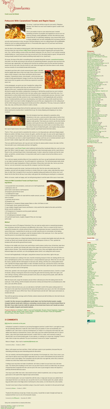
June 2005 (89, 228)
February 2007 (90, 204)
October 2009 (90, 164)
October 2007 (90, 194)
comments (8, 408)
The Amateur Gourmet (92, 297)
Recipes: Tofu (90, 121)
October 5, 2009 (22, 310)
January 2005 (90, 234)
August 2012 (90, 147)
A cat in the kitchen (91, 246)
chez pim (89, 252)
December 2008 (91, 176)
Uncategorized (90, 141)
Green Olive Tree (91, 273)
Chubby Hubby (90, 257)
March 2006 (90, 217)
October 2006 (90, 208)
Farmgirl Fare (90, 268)
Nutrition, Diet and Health (93, 88)
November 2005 (91, 222)
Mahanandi (89, 279)
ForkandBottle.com (91, 272)
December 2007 (91, 191)
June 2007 (89, 199)
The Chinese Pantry (91, 132)
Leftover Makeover (91, 80)
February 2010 (90, 160)
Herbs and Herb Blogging (93, 75)
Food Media (90, 70)
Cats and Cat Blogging (92, 59)
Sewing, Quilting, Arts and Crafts (94, 126)
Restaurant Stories (91, 125)
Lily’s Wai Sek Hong (92, 244)
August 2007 (90, 196)
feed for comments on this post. (15, 323)
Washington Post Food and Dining (95, 306)
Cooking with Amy (91, 259)
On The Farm (90, 89)
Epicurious (89, 267)
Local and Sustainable (34, 310)
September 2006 (91, 209)
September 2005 (91, 224)
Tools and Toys (90, 140)
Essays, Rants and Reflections (94, 65)
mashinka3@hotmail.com (30, 341)
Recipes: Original (19, 313)
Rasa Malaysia (90, 287)
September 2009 (91, 165)
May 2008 (89, 185)
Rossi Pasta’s (22, 148)
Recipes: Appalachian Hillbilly (94, 94)
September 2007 (91, 195)
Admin (88, 53)
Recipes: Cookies (91, 101)
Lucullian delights (91, 278)
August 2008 (90, 181)
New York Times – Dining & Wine (95, 284)
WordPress (9, 405)
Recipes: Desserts (91, 102)
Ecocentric (89, 264)
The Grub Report (91, 301)
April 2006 (89, 215)
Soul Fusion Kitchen (92, 295)
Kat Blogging (90, 78)
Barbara (14, 388)
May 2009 (89, 170)
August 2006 (90, 210)
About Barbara (90, 20)
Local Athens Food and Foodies (94, 84)
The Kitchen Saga (91, 135)
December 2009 (91, 161)
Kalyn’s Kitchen (91, 277)
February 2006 (90, 218)
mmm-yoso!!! (90, 283)
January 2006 (90, 219)
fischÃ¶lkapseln (15, 398)
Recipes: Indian (90, 108)
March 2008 (90, 188)
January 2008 (90, 190)
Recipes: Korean (91, 113)
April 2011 (89, 156)
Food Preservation (91, 72)
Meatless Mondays (91, 85)
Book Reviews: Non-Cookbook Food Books (97, 56)
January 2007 (90, 205)
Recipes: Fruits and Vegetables (52, 311)
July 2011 (89, 152)
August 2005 (90, 226)
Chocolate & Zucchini (92, 253)
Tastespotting (90, 296)
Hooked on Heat (91, 274)
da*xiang (89, 260)
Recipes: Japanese (91, 111)
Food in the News (91, 69)
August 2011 (90, 151)
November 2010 (91, 159)
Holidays (89, 77)
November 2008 (91, 178)
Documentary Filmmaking (93, 64)
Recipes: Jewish (91, 112)
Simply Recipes (91, 293)
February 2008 (90, 189)
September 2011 (91, 150)
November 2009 (91, 162)
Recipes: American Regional (93, 93)
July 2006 (89, 212)
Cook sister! (90, 258)
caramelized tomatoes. (57, 59)
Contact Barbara (91, 18)
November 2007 (91, 193)
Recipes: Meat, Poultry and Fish (94, 115)
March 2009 (90, 173)
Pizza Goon (90, 286)
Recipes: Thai (90, 120)
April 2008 (89, 186)
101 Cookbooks (90, 245)
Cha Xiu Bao (90, 250)
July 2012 (89, 149)
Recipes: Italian (9, 313)
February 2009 (90, 174)
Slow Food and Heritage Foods (94, 128)
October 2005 (90, 223)
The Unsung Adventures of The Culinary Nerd (97, 137)
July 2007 (89, 198)
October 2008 (90, 179)
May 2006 (89, 214)
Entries (2, 408)
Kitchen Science (91, 79)
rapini (35, 70)
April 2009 (89, 171)
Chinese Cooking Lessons (93, 60)
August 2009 (90, 166)
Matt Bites (89, 281)
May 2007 (89, 200)
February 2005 (90, 233)
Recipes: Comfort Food (36, 311)
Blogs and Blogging (91, 54)
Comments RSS (91, 313)
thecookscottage (91, 302)
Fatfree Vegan (90, 269)
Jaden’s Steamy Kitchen (93, 276)
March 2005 (90, 232)
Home (88, 17)
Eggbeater (89, 265)
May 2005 (89, 229)
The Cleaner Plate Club (92, 298)
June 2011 (89, 154)
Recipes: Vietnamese (92, 123)
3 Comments (28, 313)
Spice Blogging (90, 130)
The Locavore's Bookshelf (93, 136)
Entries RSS (90, 312)
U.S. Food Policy (91, 303)
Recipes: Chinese (91, 98)
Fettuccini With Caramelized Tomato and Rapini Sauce (30, 21)
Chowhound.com (91, 255)
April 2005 (89, 231)
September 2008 (91, 180)
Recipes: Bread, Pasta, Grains (20, 311)
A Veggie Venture (91, 248)
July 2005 (89, 227)
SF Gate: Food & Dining (92, 292)
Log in (88, 315)
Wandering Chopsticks (92, 305)
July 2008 (89, 183)
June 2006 (89, 213)
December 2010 (91, 157)
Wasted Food (90, 307)
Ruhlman (89, 288)
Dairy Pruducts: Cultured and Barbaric (96, 63)
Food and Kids (90, 68)
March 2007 (90, 203)
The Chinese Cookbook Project (94, 131)
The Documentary (91, 133)
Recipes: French (91, 103)
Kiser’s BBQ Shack (25, 50)
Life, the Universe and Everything (95, 82)
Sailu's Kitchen (90, 289)
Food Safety (90, 73)
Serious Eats (90, 291)
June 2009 (89, 169)
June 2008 (89, 184)
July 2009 (89, 167)
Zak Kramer (21, 405)
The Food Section (91, 300)
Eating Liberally (90, 263)
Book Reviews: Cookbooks (93, 55)
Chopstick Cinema (91, 254)
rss (91, 53)
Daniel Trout (12, 407)
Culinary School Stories (92, 61)
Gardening (89, 74)
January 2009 (90, 175)
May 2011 (89, 155)
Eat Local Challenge (92, 262)
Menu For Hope (90, 87)
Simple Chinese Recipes (93, 127)
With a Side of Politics (92, 142)
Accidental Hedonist (92, 249)
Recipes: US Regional (92, 122)
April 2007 (89, 202)
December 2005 (91, 221)
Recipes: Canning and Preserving (95, 97)
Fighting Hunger (91, 67)
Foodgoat (89, 271)
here (6, 227)
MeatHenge (90, 282)
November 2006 (91, 207)
